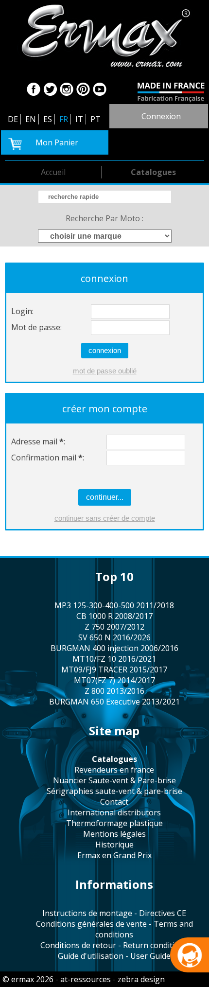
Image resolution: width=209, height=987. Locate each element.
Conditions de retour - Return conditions (114, 945)
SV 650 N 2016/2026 (114, 637)
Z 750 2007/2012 (114, 626)
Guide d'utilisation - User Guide (114, 956)
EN (30, 119)
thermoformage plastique (114, 823)
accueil (53, 172)
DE (13, 119)
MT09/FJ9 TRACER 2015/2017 (114, 669)
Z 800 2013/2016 (114, 691)
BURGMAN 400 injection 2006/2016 (114, 648)
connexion (161, 116)
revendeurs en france (114, 769)
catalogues (153, 172)
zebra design (141, 979)
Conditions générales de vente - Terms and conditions (114, 929)
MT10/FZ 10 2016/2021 (114, 658)
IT (79, 119)
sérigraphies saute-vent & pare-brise (114, 791)
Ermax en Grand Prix (114, 855)
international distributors (114, 812)
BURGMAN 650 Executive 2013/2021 (114, 701)
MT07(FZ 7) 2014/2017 (114, 680)
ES (47, 119)
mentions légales (114, 833)
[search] (105, 197)
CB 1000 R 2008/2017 (114, 616)
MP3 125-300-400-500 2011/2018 (114, 605)
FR (63, 119)
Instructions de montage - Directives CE (114, 913)
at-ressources (85, 979)
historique (114, 844)
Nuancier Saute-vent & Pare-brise (114, 780)
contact (114, 801)
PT (95, 119)
